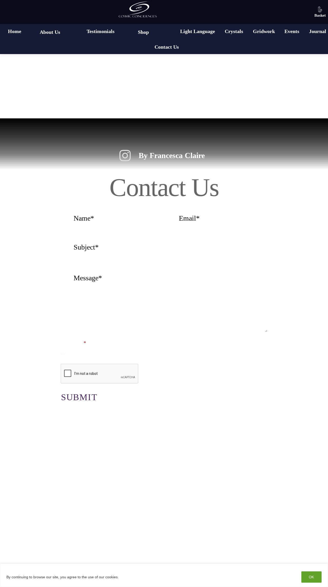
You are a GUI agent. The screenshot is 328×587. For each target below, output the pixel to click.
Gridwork (264, 31)
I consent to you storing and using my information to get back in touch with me (157, 350)
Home (14, 31)
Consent (73, 342)
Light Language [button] (197, 31)
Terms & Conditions (163, 521)
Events (291, 31)
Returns (94, 537)
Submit (79, 397)
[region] (164, 575)
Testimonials (101, 31)
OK (311, 577)
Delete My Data (243, 521)
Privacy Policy (84, 521)
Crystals (234, 31)
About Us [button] (50, 32)
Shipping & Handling (210, 537)
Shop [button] (143, 32)
